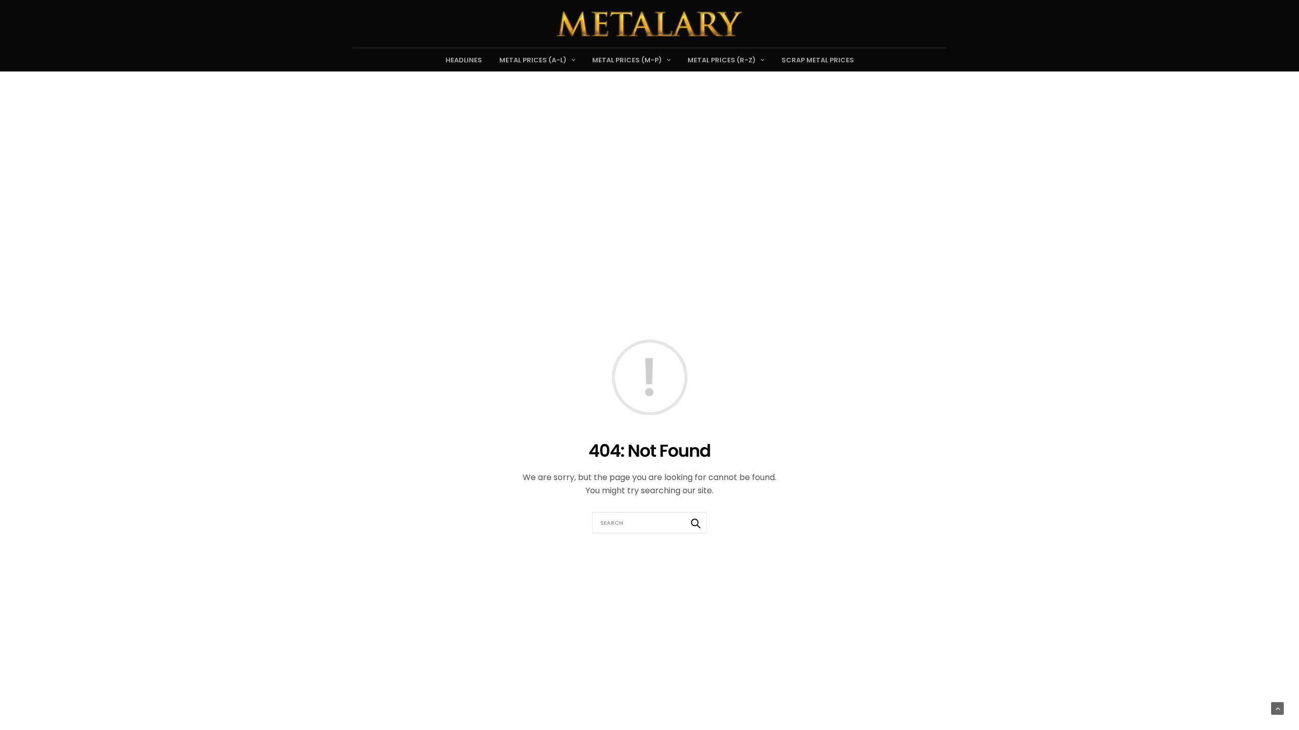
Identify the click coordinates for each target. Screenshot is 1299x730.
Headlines (464, 60)
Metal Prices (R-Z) (722, 60)
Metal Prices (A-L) (532, 60)
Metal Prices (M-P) (627, 60)
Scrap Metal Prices (817, 60)
